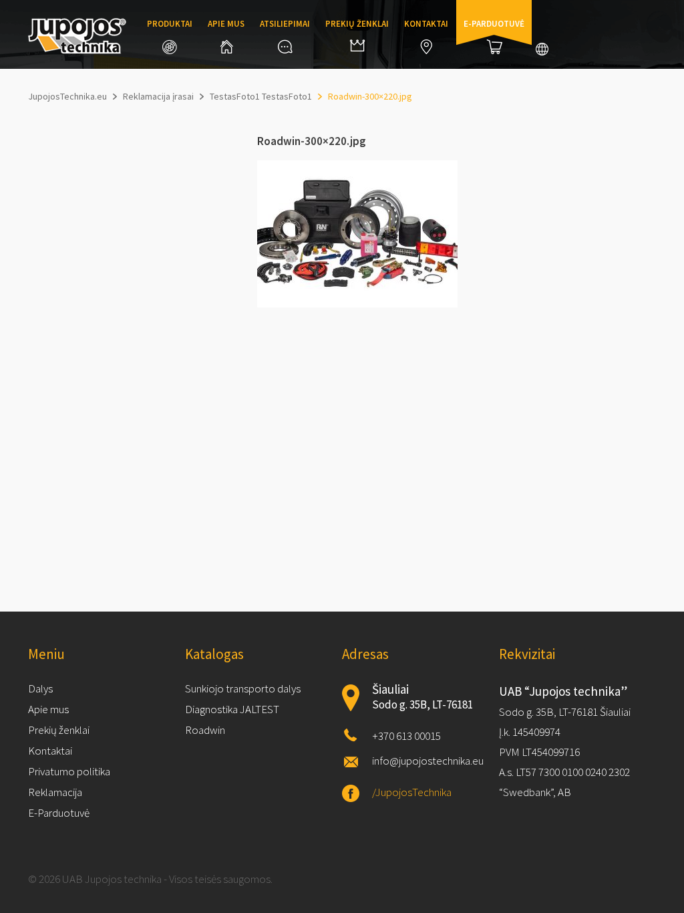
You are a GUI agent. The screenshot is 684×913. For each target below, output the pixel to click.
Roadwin (205, 730)
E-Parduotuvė (59, 812)
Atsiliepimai (285, 23)
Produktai (169, 23)
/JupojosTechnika (412, 792)
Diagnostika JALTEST (232, 709)
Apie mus (226, 23)
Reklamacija (55, 792)
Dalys (40, 688)
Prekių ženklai (357, 23)
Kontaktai (426, 23)
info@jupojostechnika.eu (428, 760)
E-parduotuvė (494, 23)
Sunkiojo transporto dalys (243, 688)
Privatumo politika (69, 771)
